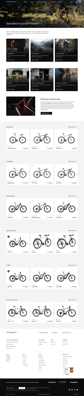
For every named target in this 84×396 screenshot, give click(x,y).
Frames (40, 369)
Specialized (8, 356)
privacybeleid (21, 390)
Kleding (31, 1)
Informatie (25, 363)
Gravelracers (41, 358)
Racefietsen (41, 356)
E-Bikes (40, 367)
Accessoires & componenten (41, 1)
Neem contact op (68, 332)
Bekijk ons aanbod (71, 127)
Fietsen (25, 1)
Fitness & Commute (42, 365)
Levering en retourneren (67, 356)
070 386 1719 (55, 332)
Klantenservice (65, 354)
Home (24, 354)
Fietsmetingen (53, 1)
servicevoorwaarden (27, 390)
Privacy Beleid (75, 394)
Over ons (24, 358)
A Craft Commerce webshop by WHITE (43, 394)
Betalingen (65, 358)
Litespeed (8, 358)
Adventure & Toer (42, 363)
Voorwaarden (65, 361)
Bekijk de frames (45, 113)
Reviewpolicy (65, 363)
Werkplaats (60, 1)
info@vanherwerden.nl (12, 346)
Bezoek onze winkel (44, 332)
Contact (24, 361)
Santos (7, 361)
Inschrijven (22, 388)
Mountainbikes (41, 361)
